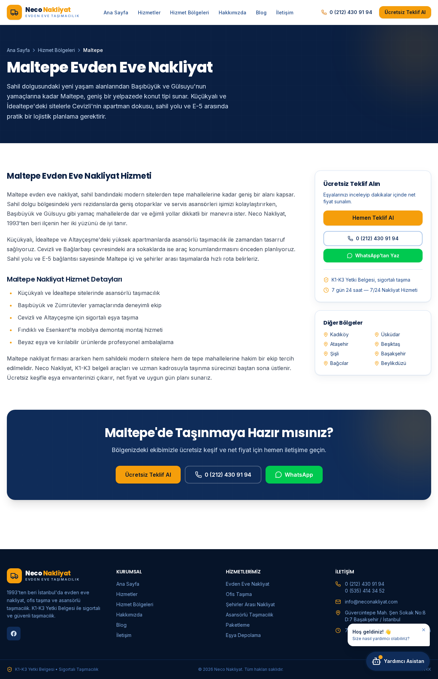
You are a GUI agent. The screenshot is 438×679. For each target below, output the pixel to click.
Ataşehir (339, 344)
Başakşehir (393, 353)
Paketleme (238, 625)
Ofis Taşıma (239, 594)
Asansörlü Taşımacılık (249, 614)
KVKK (425, 669)
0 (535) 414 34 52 (365, 591)
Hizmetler (149, 12)
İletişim (284, 12)
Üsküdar (390, 334)
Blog (261, 12)
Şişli (334, 353)
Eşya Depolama (243, 635)
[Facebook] (14, 633)
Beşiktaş (390, 344)
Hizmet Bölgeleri (189, 12)
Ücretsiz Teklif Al (405, 12)
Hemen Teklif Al (373, 217)
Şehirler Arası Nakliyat (250, 604)
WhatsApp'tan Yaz (377, 255)
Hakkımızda (232, 12)
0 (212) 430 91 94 (351, 12)
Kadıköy (339, 334)
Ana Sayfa (116, 12)
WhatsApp (299, 474)
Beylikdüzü (393, 363)
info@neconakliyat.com (371, 602)
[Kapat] (424, 630)
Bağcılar (339, 363)
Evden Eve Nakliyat (247, 584)
